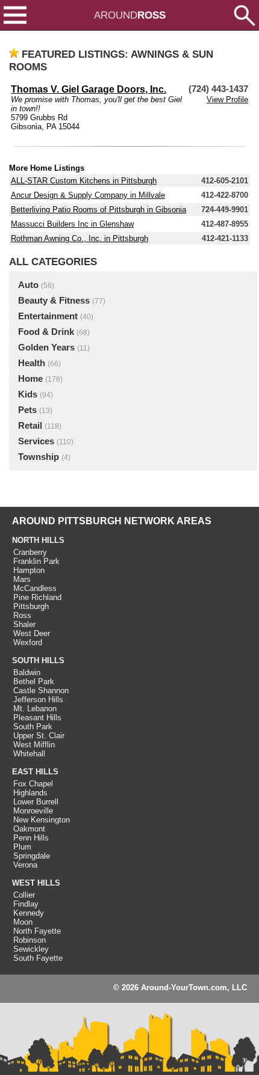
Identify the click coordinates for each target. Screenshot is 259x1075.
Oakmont (29, 828)
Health (31, 363)
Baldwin (26, 672)
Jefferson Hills (38, 699)
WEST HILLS (36, 882)
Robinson (29, 940)
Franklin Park (36, 561)
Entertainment (48, 316)
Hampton (29, 570)
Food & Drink (46, 332)
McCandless (35, 588)
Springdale (31, 855)
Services (36, 441)
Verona (25, 864)
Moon (23, 921)
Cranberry (30, 552)
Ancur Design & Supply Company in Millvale (88, 195)
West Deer (31, 633)
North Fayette (37, 931)
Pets (27, 410)
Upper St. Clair (38, 735)
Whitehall (29, 753)
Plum (22, 846)
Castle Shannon (41, 690)
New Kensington (41, 819)
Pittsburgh (31, 606)
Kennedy (28, 912)
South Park (32, 726)
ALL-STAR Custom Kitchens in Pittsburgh (84, 180)
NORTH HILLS (38, 540)
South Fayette (38, 958)
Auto (28, 285)
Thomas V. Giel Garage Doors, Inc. (88, 89)
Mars (22, 579)
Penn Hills (31, 837)
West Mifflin (34, 744)
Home (30, 379)
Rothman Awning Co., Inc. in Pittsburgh (79, 238)
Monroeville (33, 810)
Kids (27, 394)
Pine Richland (37, 597)
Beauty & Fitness (54, 300)
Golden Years (46, 347)
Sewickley (31, 949)
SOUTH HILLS (38, 660)
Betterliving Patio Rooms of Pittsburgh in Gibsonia (98, 209)
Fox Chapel (33, 783)
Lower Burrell (35, 801)
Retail (30, 425)
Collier (24, 894)
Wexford (27, 642)
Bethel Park (33, 681)
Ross (22, 615)
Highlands (30, 792)
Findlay (26, 903)
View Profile (227, 99)
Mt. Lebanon (35, 708)
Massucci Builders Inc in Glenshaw (72, 223)
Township (38, 457)
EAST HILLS (35, 771)
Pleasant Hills (37, 717)
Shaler (24, 624)
